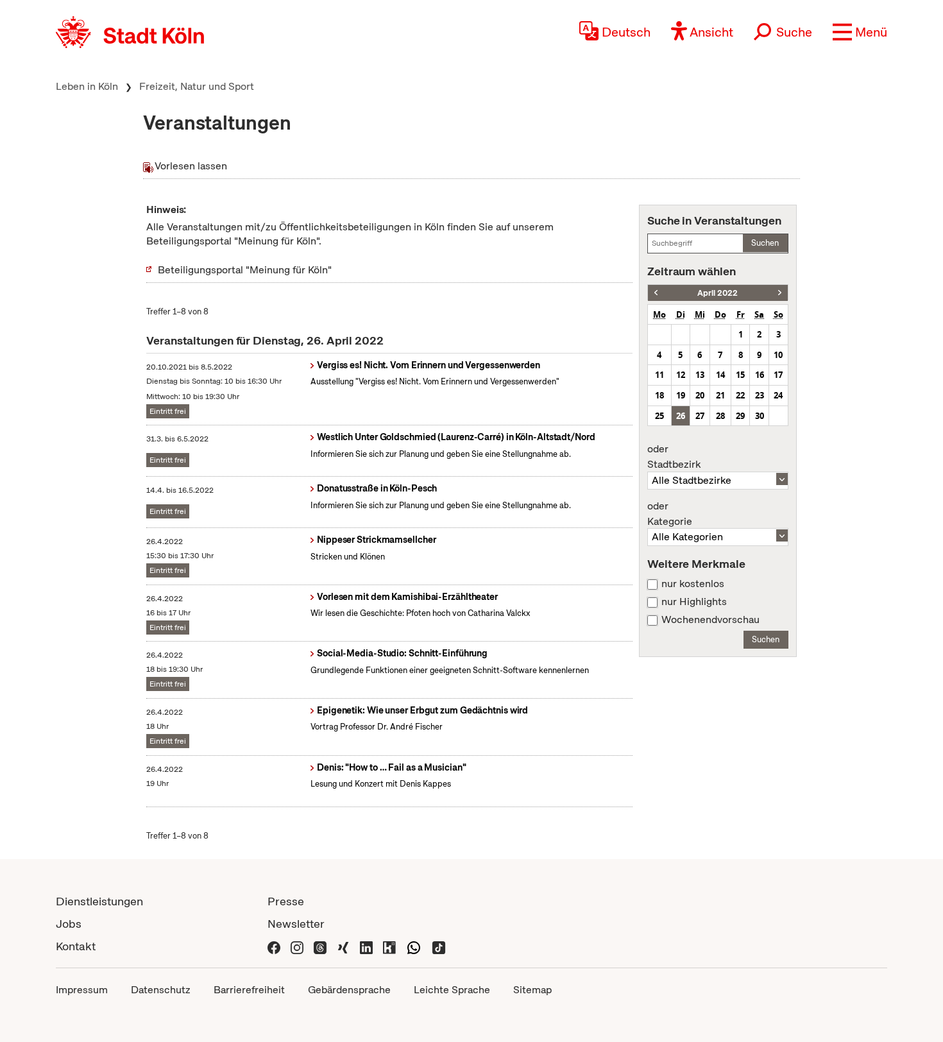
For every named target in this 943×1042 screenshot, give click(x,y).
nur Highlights (694, 602)
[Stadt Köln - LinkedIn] (366, 946)
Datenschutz (161, 989)
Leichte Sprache (452, 989)
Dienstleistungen (99, 901)
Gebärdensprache (349, 989)
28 (720, 416)
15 (740, 374)
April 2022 (717, 292)
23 (759, 395)
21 (720, 395)
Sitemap (532, 989)
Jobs (68, 923)
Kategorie (669, 514)
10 (778, 355)
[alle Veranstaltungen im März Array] (656, 293)
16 (759, 374)
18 (659, 395)
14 (720, 374)
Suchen (765, 242)
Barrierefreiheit (249, 989)
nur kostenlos (692, 584)
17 (778, 374)
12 (680, 374)
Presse (286, 901)
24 (778, 395)
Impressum (82, 989)
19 (680, 395)
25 (659, 416)
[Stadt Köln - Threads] (320, 946)
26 (680, 416)
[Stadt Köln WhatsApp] (413, 946)
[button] (860, 32)
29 (740, 416)
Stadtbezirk (674, 457)
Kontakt (76, 946)
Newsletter (296, 923)
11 (659, 374)
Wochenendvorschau (710, 620)
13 (699, 374)
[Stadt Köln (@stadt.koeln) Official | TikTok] (439, 946)
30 (759, 416)
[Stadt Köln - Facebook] (274, 946)
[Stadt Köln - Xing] (343, 946)
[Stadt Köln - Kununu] (389, 946)
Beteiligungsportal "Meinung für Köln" (245, 270)
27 (699, 416)
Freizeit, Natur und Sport (196, 86)
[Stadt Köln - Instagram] (297, 946)
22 (740, 395)
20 (699, 395)
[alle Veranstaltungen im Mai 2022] (780, 293)
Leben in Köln (87, 86)
